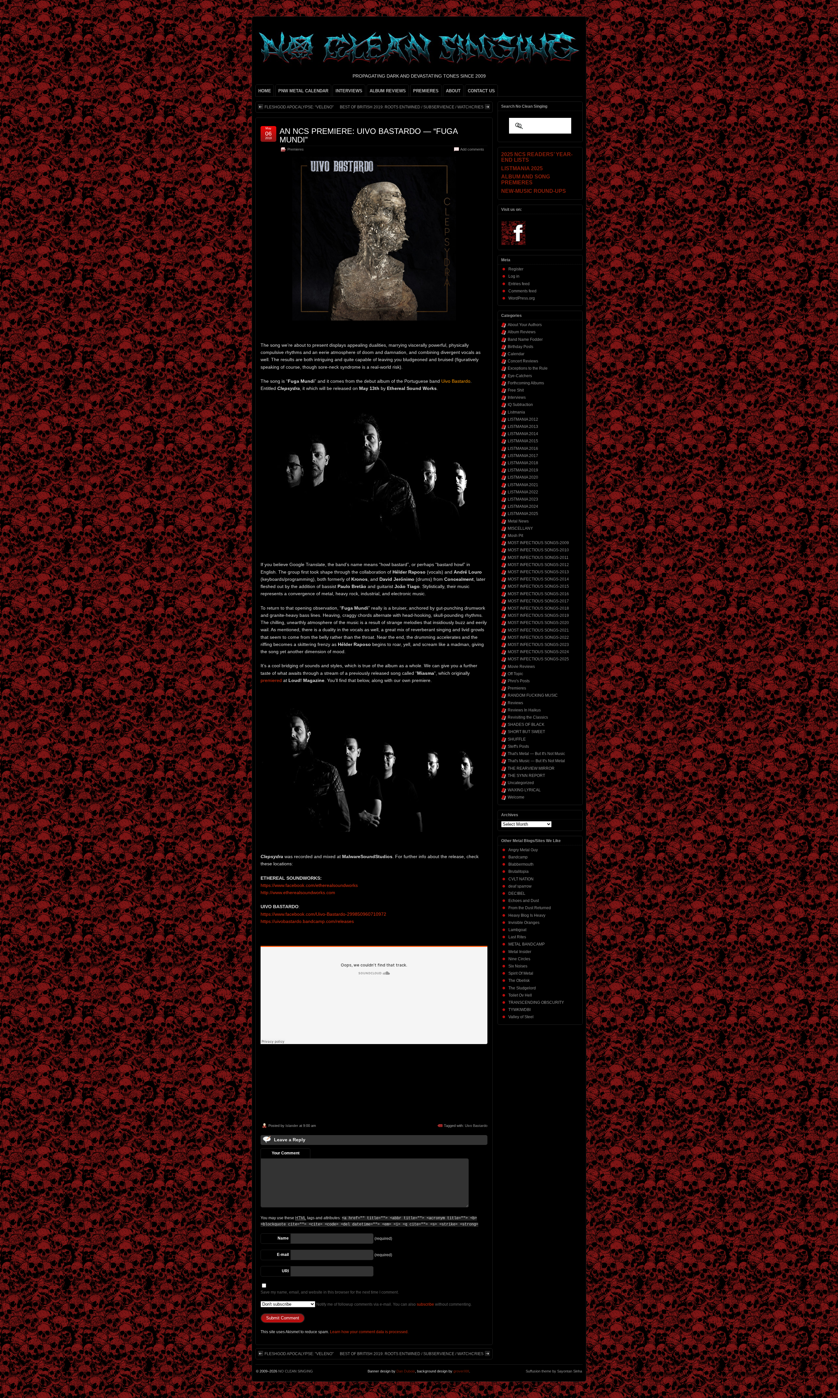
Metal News (518, 521)
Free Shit (516, 390)
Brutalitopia (518, 871)
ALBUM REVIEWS (388, 90)
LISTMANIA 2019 (523, 470)
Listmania (516, 412)
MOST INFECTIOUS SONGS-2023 (538, 644)
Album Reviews (522, 332)
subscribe (425, 1304)
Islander (291, 1126)
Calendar (516, 354)
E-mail (283, 1254)
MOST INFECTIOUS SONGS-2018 (538, 608)
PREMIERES (426, 90)
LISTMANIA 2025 (523, 513)
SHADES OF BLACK (526, 724)
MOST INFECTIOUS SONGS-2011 (538, 557)
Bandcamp (518, 857)
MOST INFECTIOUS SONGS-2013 (538, 572)
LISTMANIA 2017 (523, 455)
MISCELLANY (520, 528)
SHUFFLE (517, 739)
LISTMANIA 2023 (523, 499)
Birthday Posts (520, 346)
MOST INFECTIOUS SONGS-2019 (538, 615)
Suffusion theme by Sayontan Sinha (554, 1371)
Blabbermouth (521, 864)
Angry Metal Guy (523, 850)
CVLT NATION (521, 879)
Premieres (295, 149)
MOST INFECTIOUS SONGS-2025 (538, 659)
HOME (264, 90)
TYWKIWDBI (519, 1009)
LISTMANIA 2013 (523, 426)
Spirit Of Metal (520, 973)
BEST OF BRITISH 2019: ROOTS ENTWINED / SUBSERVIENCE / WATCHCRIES (411, 107)
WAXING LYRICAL (524, 790)
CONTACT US (481, 90)
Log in (513, 276)
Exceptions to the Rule (528, 368)
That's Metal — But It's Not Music (536, 753)
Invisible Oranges (523, 922)
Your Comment (286, 1153)
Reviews (515, 703)
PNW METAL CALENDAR (303, 90)
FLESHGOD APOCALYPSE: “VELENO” (299, 107)
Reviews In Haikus (524, 710)
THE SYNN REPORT (526, 775)
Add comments (472, 149)
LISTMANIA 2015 (523, 441)
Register (515, 269)
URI (285, 1271)
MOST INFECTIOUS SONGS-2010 (538, 550)
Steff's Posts (518, 746)
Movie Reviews (521, 666)
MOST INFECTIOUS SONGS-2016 (538, 594)
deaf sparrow (520, 886)
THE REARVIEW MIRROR (531, 768)
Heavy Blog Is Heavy (526, 915)
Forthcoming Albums (526, 383)
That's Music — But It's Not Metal (536, 761)
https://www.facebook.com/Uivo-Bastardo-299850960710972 (323, 914)
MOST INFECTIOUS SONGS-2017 (538, 601)
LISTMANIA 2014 (523, 434)
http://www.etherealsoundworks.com (298, 892)
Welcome (516, 797)
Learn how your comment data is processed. (369, 1332)
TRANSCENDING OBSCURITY (536, 1002)
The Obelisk (519, 980)
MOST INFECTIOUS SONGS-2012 (538, 564)
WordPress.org (521, 298)
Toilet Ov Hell (520, 995)
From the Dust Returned (529, 908)
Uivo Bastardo (476, 1126)
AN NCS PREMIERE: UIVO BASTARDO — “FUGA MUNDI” (369, 135)
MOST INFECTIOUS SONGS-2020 (538, 622)
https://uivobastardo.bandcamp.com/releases (307, 921)
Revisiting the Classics (528, 717)
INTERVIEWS (349, 90)
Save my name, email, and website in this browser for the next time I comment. (330, 1292)
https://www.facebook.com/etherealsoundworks (309, 885)
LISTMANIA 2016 (523, 448)
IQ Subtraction (520, 404)
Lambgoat (517, 930)
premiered (271, 680)
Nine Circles (519, 959)
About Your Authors (525, 324)
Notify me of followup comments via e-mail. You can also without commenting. (393, 1304)
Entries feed (519, 284)
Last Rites (517, 937)
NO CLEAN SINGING (295, 1371)
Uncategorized (521, 783)
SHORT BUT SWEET (526, 731)
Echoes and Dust (523, 900)
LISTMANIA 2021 (523, 485)
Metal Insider (519, 951)
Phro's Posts (519, 681)
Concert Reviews (523, 361)
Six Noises (517, 966)
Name (283, 1238)
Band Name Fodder (525, 339)
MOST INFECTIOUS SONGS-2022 (538, 637)
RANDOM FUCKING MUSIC (533, 695)
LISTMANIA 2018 (523, 463)
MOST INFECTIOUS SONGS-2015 (538, 586)
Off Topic (515, 673)
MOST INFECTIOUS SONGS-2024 (538, 652)
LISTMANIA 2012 (523, 419)
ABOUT (453, 90)
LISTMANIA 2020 (523, 477)
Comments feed (522, 291)
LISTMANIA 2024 (523, 506)
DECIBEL (516, 893)
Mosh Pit (515, 535)
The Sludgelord (522, 988)
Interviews (517, 397)
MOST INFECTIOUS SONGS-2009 (538, 543)
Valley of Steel (521, 1017)
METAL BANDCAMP (526, 944)
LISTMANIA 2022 (523, 492)
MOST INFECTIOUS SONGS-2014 (538, 579)
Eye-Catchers (520, 376)
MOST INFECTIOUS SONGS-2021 (538, 630)
